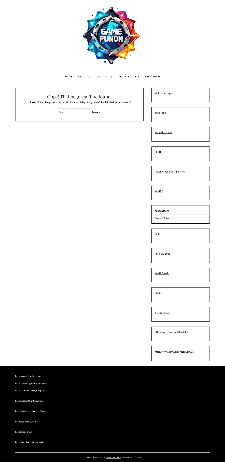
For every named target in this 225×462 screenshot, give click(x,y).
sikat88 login (162, 273)
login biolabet (162, 253)
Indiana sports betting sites (170, 171)
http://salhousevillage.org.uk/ (30, 390)
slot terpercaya (163, 93)
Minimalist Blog (113, 457)
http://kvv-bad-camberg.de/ (29, 442)
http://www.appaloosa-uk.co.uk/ (31, 383)
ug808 (158, 292)
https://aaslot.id (23, 431)
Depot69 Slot (162, 218)
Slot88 (158, 151)
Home (68, 76)
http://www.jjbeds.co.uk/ (28, 376)
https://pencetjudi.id (25, 421)
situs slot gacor (163, 132)
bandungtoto (162, 210)
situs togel (161, 112)
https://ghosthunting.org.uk (29, 400)
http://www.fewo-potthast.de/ (171, 332)
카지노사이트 (162, 312)
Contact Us (105, 76)
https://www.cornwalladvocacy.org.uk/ (174, 352)
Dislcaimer (153, 76)
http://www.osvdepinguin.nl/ (30, 411)
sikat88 (159, 191)
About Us (84, 76)
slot (157, 233)
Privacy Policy (128, 76)
